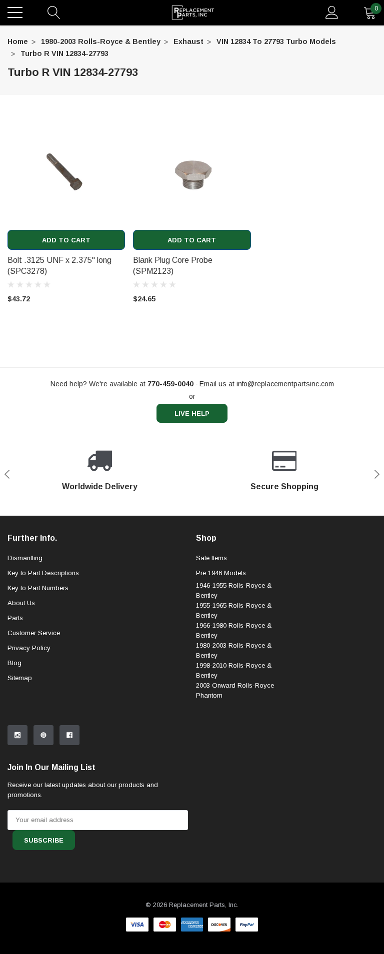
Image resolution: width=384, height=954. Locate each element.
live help (192, 413)
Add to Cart (66, 240)
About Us (21, 603)
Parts (15, 618)
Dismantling (25, 558)
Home (18, 41)
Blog (15, 663)
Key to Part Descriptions (43, 573)
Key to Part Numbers (38, 588)
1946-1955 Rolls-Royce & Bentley (234, 590)
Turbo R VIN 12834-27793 (64, 53)
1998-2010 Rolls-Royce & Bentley (234, 670)
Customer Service (34, 633)
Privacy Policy (29, 648)
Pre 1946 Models (221, 573)
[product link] (66, 171)
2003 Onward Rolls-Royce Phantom (235, 690)
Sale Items (211, 558)
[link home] (193, 12)
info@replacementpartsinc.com (285, 384)
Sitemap (20, 678)
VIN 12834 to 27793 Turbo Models (276, 41)
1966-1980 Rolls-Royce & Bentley (234, 630)
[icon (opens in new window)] (18, 735)
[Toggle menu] (15, 12)
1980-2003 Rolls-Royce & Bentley (100, 41)
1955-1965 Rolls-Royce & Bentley (234, 610)
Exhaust (189, 41)
